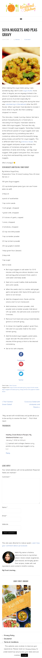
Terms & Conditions (11, 642)
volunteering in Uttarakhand (16, 104)
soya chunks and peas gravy (18, 387)
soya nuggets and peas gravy (10, 389)
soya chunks (27, 91)
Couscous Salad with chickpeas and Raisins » (32, 404)
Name (4, 507)
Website (5, 524)
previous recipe (27, 142)
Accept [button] (24, 655)
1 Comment (27, 39)
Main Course (12, 385)
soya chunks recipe (32, 387)
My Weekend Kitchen (21, 7)
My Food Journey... (9, 570)
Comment (6, 477)
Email (4, 516)
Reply (8, 453)
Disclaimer (8, 639)
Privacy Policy (9, 635)
